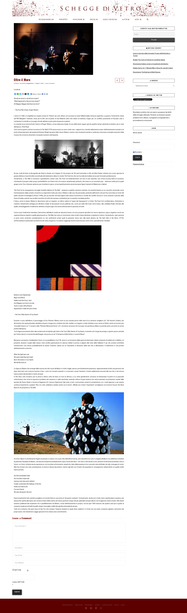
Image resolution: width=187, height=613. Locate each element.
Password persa (138, 164)
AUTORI (116, 605)
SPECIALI (97, 605)
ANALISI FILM (79, 605)
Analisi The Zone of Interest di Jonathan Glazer (149, 60)
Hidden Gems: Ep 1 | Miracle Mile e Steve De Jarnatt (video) (153, 68)
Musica (17, 83)
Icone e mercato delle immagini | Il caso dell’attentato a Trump (151, 55)
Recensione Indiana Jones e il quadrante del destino (150, 64)
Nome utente (137, 133)
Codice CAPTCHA (18, 582)
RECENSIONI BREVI (67, 605)
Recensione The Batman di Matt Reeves (146, 72)
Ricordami (138, 152)
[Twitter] (91, 608)
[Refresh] (28, 570)
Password (136, 142)
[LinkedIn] (96, 608)
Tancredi (21, 83)
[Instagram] (101, 608)
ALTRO (123, 605)
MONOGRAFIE (89, 605)
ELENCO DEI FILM (107, 605)
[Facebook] (86, 608)
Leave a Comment (50, 83)
